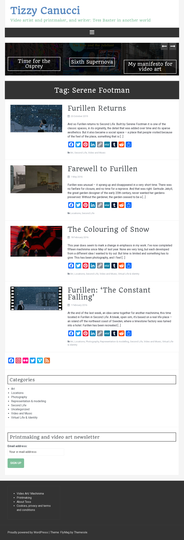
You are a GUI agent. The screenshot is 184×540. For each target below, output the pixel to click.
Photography (92, 341)
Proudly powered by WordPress (28, 532)
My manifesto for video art (150, 66)
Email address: (17, 446)
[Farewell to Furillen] (36, 179)
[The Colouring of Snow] (36, 241)
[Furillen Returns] (36, 118)
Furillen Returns (97, 108)
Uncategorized (20, 409)
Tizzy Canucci (45, 10)
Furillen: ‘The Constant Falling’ (109, 293)
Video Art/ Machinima (30, 493)
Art (71, 152)
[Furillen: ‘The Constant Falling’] (36, 298)
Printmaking (24, 497)
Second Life (80, 152)
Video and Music (96, 152)
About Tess (24, 502)
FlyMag (65, 532)
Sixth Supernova (92, 62)
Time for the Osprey (34, 63)
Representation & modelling (114, 341)
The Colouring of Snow (108, 229)
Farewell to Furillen (103, 169)
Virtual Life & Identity (128, 273)
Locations (75, 213)
